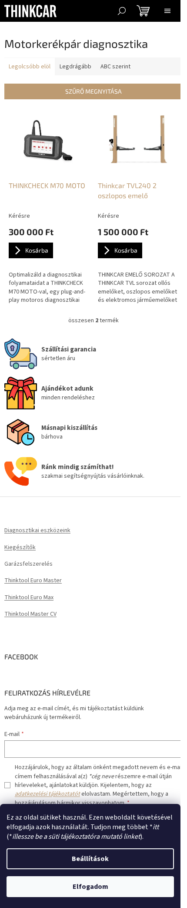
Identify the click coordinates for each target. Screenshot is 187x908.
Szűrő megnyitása (93, 91)
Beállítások (90, 859)
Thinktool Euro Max (28, 598)
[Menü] (167, 11)
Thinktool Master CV (30, 614)
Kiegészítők (20, 547)
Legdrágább (75, 66)
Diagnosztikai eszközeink (37, 531)
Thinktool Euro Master (33, 581)
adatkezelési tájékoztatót (47, 794)
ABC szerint (115, 66)
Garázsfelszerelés (28, 564)
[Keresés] (121, 11)
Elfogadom (90, 886)
